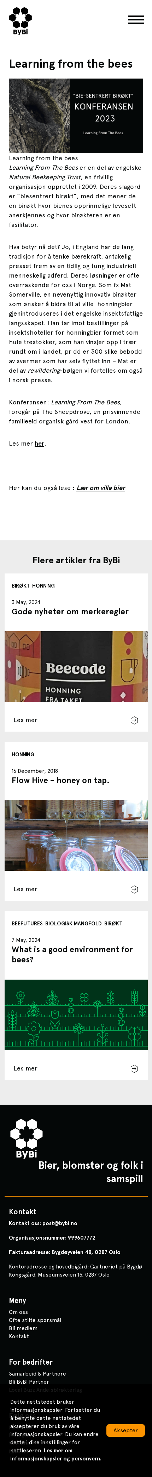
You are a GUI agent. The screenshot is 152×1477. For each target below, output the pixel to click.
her (39, 443)
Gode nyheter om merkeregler (70, 611)
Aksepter (125, 1430)
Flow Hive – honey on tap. (61, 780)
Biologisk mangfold (73, 923)
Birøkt (21, 586)
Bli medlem (23, 1328)
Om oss (18, 1312)
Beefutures (27, 923)
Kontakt (19, 1336)
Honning (43, 586)
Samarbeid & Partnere (37, 1373)
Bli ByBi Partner (29, 1381)
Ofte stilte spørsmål (35, 1320)
